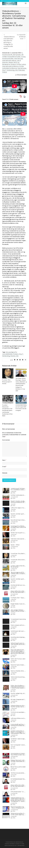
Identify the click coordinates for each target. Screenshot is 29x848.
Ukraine (12, 356)
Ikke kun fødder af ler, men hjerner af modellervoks (18, 671)
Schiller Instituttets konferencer (13, 67)
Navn (3, 460)
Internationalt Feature (9, 61)
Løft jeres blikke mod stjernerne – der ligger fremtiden (18, 718)
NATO (15, 62)
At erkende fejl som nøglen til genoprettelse (18, 585)
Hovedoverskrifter (7, 59)
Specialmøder (22, 68)
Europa (23, 57)
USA (16, 70)
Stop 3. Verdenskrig (8, 70)
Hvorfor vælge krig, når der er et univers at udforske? (18, 693)
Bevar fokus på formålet (18, 766)
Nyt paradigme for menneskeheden (9, 353)
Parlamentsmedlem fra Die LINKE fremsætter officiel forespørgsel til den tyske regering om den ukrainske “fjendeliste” (18, 814)
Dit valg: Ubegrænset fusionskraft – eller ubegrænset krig (18, 699)
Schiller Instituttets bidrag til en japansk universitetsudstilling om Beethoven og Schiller (18, 495)
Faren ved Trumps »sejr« (18, 658)
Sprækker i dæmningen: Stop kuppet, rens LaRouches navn (18, 738)
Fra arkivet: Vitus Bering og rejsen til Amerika (7, 381)
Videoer (4, 72)
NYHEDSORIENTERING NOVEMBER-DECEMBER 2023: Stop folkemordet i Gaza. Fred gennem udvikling (18, 754)
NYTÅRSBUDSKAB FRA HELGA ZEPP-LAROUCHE (18, 779)
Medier (11, 62)
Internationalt (18, 59)
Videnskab (21, 70)
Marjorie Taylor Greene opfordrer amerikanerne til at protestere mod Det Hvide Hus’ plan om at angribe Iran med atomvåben (18, 665)
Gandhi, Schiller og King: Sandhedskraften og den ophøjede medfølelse (18, 514)
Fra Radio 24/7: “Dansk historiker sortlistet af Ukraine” (18, 597)
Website (4, 473)
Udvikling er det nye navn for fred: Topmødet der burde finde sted (18, 631)
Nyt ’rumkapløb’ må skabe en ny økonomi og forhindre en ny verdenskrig (18, 745)
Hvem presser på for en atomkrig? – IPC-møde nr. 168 (18, 625)
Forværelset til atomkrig (18, 619)
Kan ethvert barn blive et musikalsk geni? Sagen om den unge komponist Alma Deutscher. (18, 520)
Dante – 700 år (15, 544)
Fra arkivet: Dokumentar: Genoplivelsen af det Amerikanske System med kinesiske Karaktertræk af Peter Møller (7, 410)
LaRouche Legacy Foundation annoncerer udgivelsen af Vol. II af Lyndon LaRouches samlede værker (18, 507)
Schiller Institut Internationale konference (14, 65)
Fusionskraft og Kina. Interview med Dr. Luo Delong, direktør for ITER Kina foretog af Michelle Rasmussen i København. (18, 725)
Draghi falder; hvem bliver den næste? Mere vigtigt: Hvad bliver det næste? (18, 604)
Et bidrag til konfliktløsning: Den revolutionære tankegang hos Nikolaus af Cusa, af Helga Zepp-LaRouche (18, 527)
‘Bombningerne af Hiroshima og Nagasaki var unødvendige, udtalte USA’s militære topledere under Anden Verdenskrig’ (18, 573)
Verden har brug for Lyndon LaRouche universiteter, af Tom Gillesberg (18, 532)
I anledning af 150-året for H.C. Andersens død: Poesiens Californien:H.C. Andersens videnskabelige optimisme (18, 489)
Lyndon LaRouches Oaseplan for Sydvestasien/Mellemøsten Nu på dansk (18, 566)
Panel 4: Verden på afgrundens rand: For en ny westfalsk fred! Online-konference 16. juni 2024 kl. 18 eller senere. (18, 502)
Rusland (13, 64)
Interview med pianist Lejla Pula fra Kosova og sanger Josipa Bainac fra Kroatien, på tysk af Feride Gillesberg (18, 538)
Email (4, 467)
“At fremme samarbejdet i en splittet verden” (18, 773)
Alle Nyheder (17, 55)
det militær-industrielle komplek (12, 56)
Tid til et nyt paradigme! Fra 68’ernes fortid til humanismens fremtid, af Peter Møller (18, 712)
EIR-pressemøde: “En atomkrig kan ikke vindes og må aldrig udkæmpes (18, 791)
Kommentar (6, 440)
